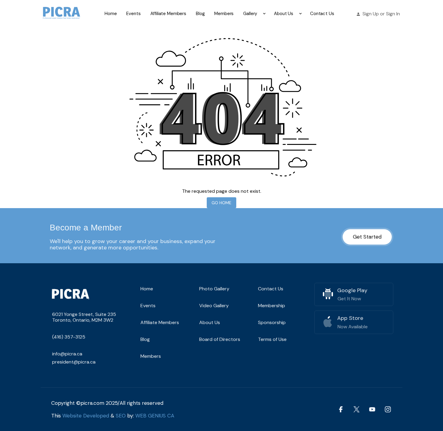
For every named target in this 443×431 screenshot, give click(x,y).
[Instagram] (387, 409)
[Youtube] (372, 409)
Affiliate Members (168, 14)
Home (111, 14)
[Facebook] (340, 409)
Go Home (221, 202)
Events (133, 14)
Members (224, 14)
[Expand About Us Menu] (300, 13)
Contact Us (322, 14)
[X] (356, 409)
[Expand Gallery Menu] (264, 13)
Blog (200, 14)
